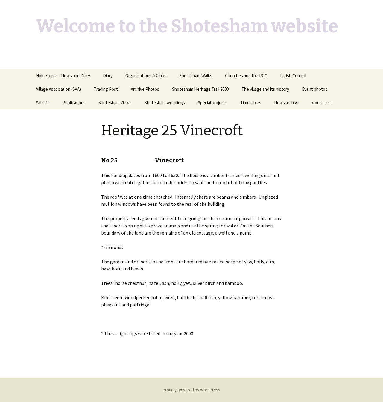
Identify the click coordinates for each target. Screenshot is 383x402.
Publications (74, 102)
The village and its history (265, 89)
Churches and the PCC (246, 75)
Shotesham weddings (165, 102)
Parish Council (293, 75)
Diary (108, 75)
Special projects (212, 102)
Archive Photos (145, 89)
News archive (286, 102)
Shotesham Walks (195, 75)
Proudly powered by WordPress (191, 389)
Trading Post (106, 89)
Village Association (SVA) (58, 89)
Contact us (322, 102)
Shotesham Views (115, 102)
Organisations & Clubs (145, 75)
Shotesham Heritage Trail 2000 (200, 89)
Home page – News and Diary (63, 75)
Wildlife (43, 102)
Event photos (314, 89)
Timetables (250, 102)
